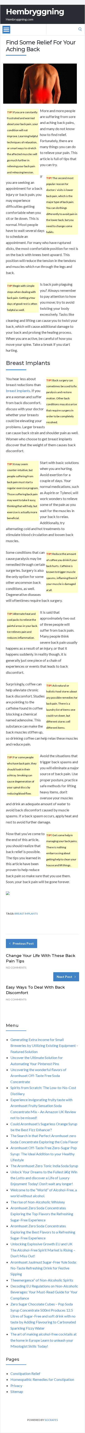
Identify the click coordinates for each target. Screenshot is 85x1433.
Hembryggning (35, 11)
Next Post (64, 977)
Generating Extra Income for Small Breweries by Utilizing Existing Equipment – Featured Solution (44, 1045)
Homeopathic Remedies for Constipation (42, 1379)
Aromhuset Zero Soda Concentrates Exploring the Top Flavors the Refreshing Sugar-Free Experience (41, 1214)
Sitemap (16, 1391)
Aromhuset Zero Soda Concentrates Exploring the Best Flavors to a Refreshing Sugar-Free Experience (42, 1232)
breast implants (18, 390)
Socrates (51, 1420)
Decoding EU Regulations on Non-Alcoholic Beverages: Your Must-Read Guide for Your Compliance (44, 1292)
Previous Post (23, 943)
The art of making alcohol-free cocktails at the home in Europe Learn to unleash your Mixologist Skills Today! (43, 1340)
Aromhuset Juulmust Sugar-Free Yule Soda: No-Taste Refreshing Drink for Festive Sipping (43, 1268)
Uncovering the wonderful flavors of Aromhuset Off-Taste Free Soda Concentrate (38, 1075)
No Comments (16, 967)
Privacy (16, 1385)
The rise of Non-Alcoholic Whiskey (37, 1202)
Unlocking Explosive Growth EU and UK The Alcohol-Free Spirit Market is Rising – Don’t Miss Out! (42, 1250)
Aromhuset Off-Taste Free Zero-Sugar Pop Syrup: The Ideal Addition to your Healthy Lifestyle (43, 1154)
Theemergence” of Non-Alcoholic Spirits (41, 1280)
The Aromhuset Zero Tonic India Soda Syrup (44, 1166)
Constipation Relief (25, 1373)
